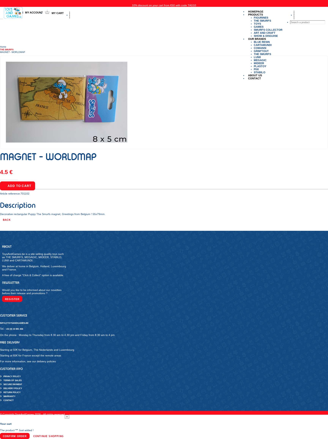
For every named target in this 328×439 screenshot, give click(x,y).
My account (34, 12)
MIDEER (259, 63)
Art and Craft (264, 32)
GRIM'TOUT (261, 51)
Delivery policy (12, 388)
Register (12, 299)
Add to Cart (19, 186)
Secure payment (12, 384)
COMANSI (260, 48)
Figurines (261, 17)
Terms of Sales (12, 380)
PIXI (256, 69)
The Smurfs (262, 20)
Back (7, 219)
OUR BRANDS (257, 38)
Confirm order (15, 436)
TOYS (257, 23)
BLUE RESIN (262, 41)
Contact (254, 78)
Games (258, 26)
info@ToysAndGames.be (14, 323)
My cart (58, 13)
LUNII (257, 57)
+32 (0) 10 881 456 (14, 329)
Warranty (9, 396)
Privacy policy (12, 376)
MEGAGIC (260, 60)
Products (255, 14)
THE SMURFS (262, 54)
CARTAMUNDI (263, 45)
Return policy (11, 392)
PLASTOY (260, 66)
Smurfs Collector (268, 29)
